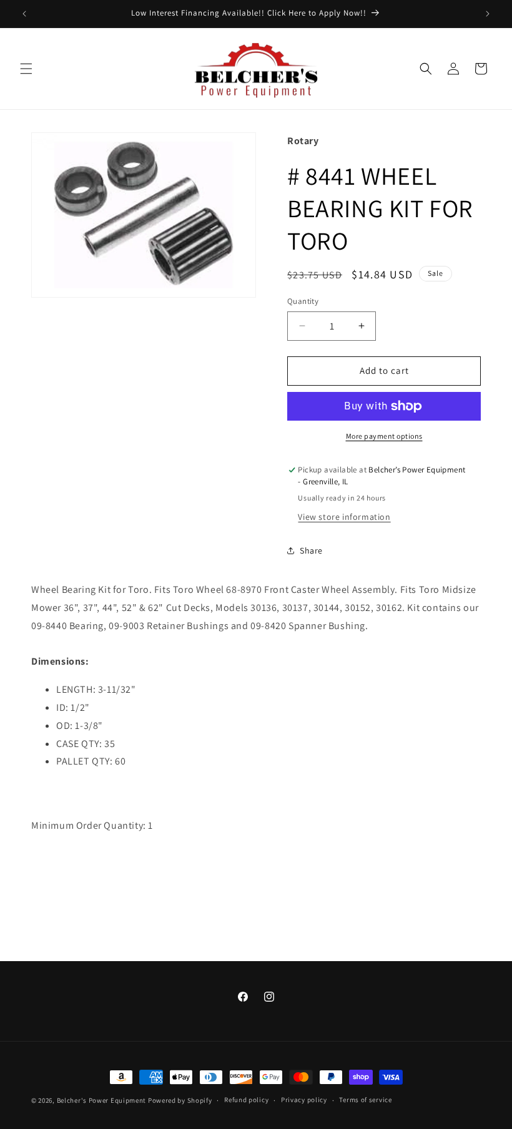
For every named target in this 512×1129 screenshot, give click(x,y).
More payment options (384, 436)
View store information (344, 516)
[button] (26, 68)
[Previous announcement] (24, 13)
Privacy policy (304, 1099)
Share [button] (311, 550)
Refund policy (246, 1099)
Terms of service (365, 1099)
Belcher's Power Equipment (102, 1100)
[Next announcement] (487, 13)
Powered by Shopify (180, 1100)
